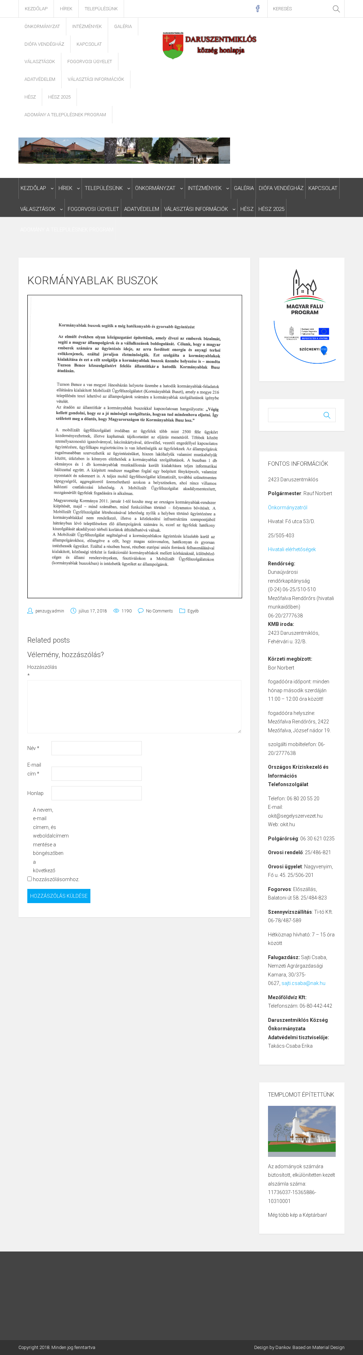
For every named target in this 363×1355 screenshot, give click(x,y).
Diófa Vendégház (44, 44)
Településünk (101, 8)
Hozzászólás (38, 671)
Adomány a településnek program (65, 114)
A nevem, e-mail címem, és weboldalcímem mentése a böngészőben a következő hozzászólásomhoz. (44, 844)
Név (33, 748)
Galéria (123, 26)
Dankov (282, 1347)
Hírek (66, 8)
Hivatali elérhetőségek (292, 549)
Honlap (35, 793)
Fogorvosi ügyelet (89, 61)
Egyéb (193, 611)
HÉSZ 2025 (59, 97)
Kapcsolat (89, 44)
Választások (39, 61)
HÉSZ (30, 97)
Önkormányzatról (287, 507)
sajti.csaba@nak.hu (303, 983)
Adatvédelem (39, 79)
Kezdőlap (36, 8)
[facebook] (257, 8)
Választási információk (96, 79)
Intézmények (87, 26)
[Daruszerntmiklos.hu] (210, 45)
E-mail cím (34, 769)
